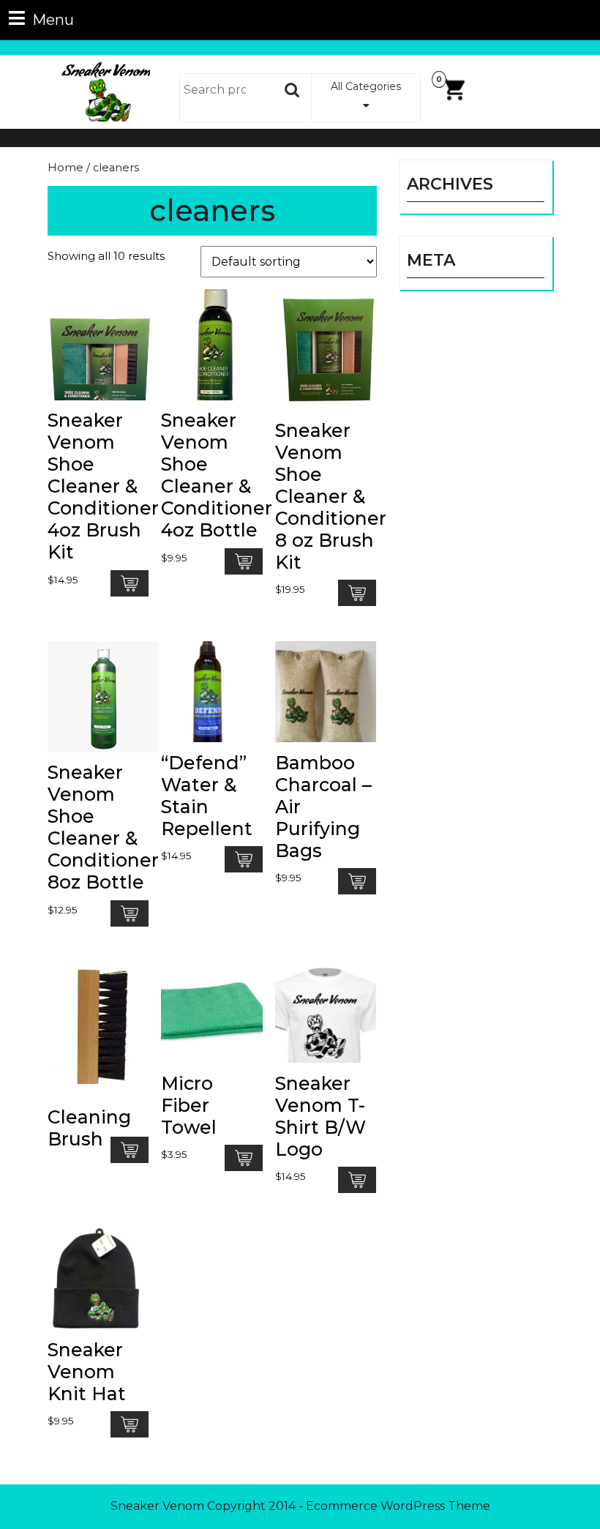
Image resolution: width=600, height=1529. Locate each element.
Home (65, 167)
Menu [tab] (41, 19)
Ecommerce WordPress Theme (398, 1506)
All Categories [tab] (366, 86)
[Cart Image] (454, 88)
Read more (129, 583)
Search (292, 90)
